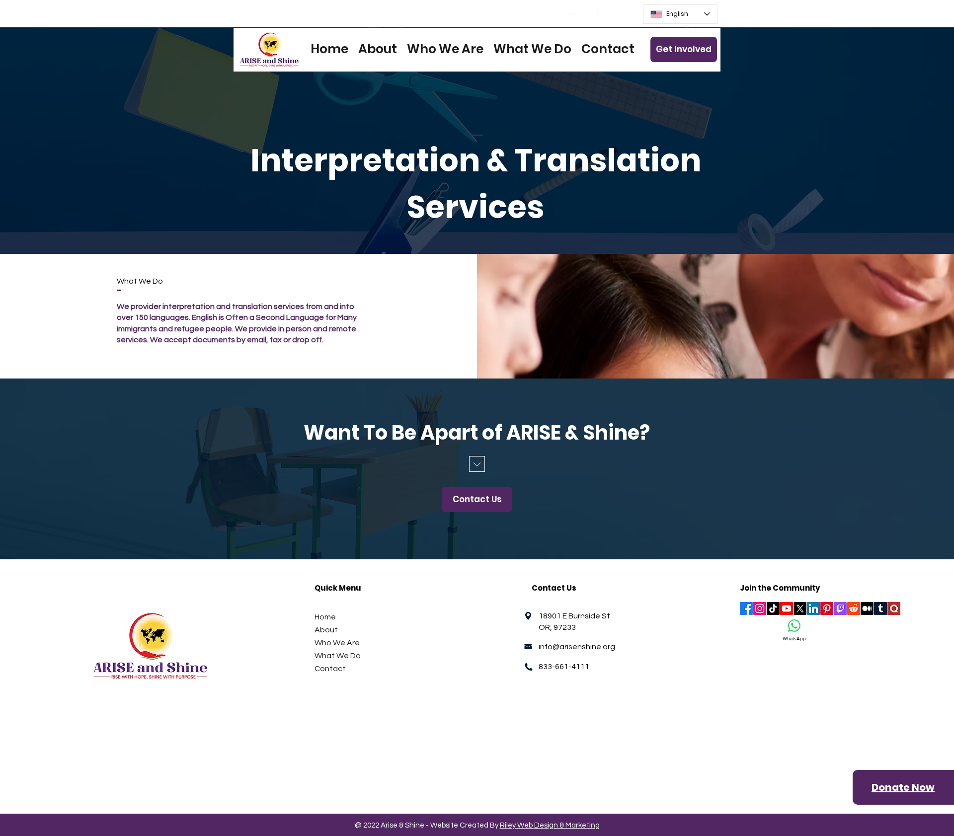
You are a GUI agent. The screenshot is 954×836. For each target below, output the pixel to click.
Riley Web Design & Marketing (550, 825)
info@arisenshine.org (577, 647)
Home (325, 617)
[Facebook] (570, 14)
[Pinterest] (826, 608)
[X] (800, 608)
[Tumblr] (880, 608)
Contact (330, 669)
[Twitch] (840, 608)
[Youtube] (786, 608)
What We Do (338, 656)
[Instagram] (587, 14)
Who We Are (337, 643)
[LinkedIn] (604, 14)
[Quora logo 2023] (893, 608)
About (326, 630)
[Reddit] (853, 608)
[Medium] (867, 608)
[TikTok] (773, 608)
